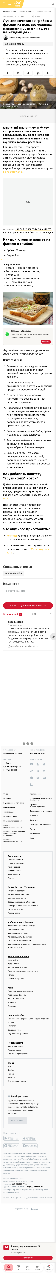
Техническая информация (41, 811)
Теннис (11, 1074)
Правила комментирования (37, 805)
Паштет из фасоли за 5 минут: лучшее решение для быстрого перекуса (28, 230)
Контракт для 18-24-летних (20, 937)
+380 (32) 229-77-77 (19, 1184)
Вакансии (34, 820)
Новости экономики (18, 956)
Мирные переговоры (17, 898)
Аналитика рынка (16, 1046)
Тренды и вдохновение (18, 1054)
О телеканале (9, 807)
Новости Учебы (16, 1015)
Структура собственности (40, 824)
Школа (11, 1022)
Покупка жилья (14, 1050)
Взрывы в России (15, 909)
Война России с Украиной (21, 887)
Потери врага (14, 913)
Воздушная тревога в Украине (21, 902)
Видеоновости (14, 871)
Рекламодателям (10, 816)
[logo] (17, 4)
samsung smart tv (30, 1145)
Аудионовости (14, 874)
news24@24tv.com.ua (12, 753)
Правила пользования (12, 821)
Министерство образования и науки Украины (28, 1019)
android (11, 1138)
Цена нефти (13, 960)
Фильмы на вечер (16, 999)
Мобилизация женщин (18, 933)
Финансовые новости (17, 967)
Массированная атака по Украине (23, 906)
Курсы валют (13, 964)
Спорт (11, 1063)
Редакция (7, 798)
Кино (10, 988)
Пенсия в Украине (16, 978)
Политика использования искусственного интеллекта (14, 833)
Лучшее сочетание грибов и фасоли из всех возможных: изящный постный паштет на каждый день (44, 12)
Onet (6, 498)
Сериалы (12, 1006)
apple (30, 1138)
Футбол (11, 1070)
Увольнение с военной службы (21, 926)
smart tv (11, 1145)
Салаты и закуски (26, 12)
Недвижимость (16, 1043)
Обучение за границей (18, 1034)
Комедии (12, 1002)
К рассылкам (17, 1120)
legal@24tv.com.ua (35, 1187)
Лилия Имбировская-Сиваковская (24, 38)
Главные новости (15, 859)
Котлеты (12, 535)
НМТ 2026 (12, 1026)
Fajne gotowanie (12, 171)
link (31, 764)
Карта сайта (35, 833)
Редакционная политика (13, 803)
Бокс (10, 1066)
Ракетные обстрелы (16, 891)
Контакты (34, 815)
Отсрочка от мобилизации (19, 941)
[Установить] (28, 1252)
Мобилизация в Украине (21, 922)
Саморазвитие (14, 1030)
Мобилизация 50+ (16, 929)
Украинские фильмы (17, 995)
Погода (11, 878)
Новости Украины (16, 863)
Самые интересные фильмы (20, 991)
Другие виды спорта (17, 1081)
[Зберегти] (48, 73)
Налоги (11, 975)
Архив (32, 829)
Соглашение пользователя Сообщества (41, 799)
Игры (32, 838)
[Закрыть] (51, 1246)
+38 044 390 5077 (37, 753)
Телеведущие (9, 812)
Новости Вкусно (10, 12)
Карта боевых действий (18, 894)
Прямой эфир (14, 867)
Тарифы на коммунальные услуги (23, 971)
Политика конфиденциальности (12, 826)
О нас (5, 794)
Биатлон (11, 1078)
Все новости (14, 856)
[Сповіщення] (52, 3)
